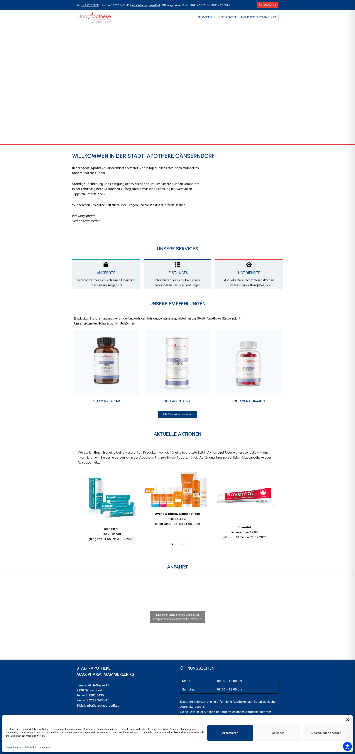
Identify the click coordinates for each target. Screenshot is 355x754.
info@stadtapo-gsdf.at (146, 5)
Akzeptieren (230, 733)
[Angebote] (106, 264)
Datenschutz (31, 747)
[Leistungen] (177, 264)
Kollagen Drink (177, 401)
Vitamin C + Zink (106, 401)
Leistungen (177, 272)
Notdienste (228, 17)
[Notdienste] (249, 264)
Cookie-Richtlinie (14, 747)
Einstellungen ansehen (326, 733)
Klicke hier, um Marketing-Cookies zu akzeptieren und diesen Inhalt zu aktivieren (177, 617)
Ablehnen (278, 733)
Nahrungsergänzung (258, 17)
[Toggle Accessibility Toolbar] (347, 746)
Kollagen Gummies (248, 401)
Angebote (106, 272)
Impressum (45, 747)
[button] (347, 720)
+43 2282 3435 (90, 5)
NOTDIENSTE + (267, 4)
